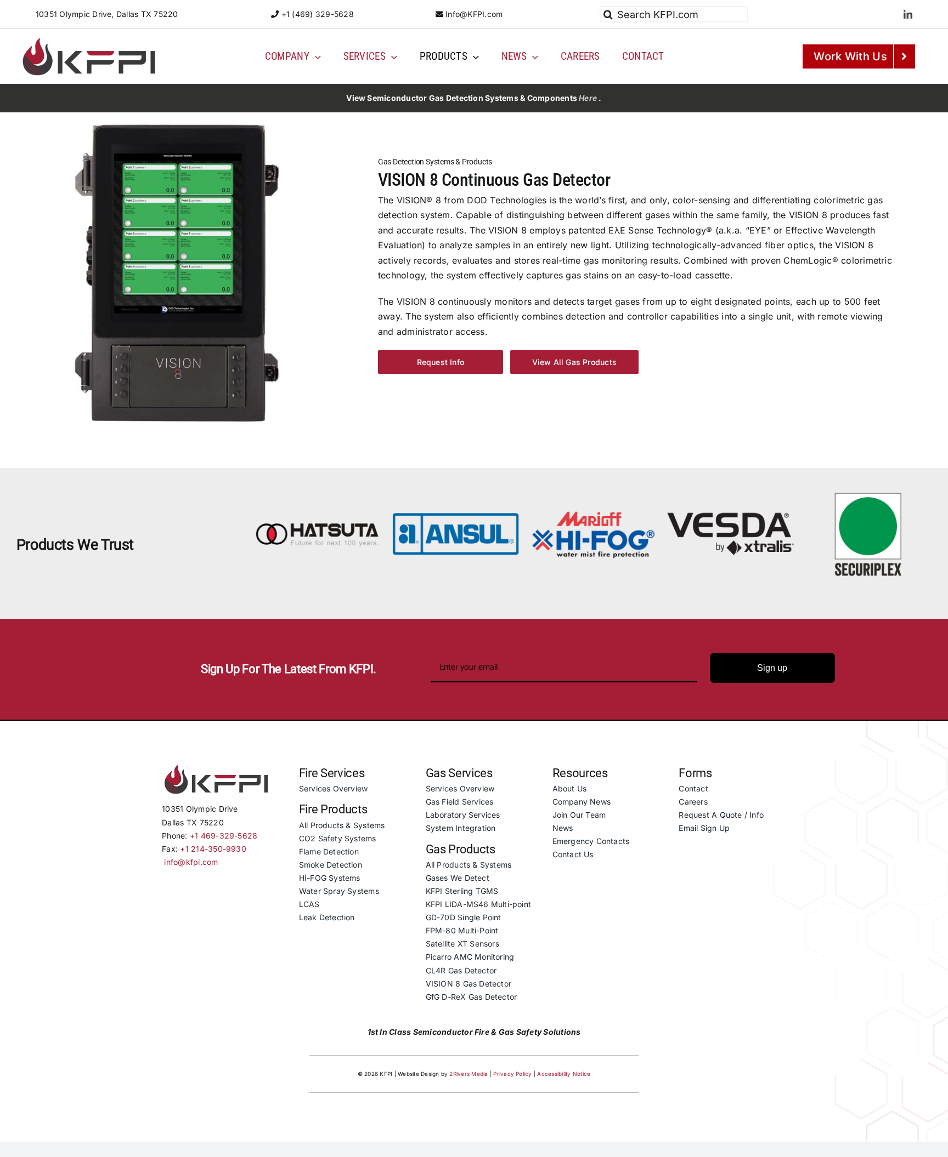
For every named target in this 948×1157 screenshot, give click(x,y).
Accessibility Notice (563, 1073)
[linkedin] (908, 14)
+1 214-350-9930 (213, 848)
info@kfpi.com (191, 862)
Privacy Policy (512, 1073)
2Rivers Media (468, 1073)
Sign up (772, 667)
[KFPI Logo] (88, 38)
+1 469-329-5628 (224, 835)
